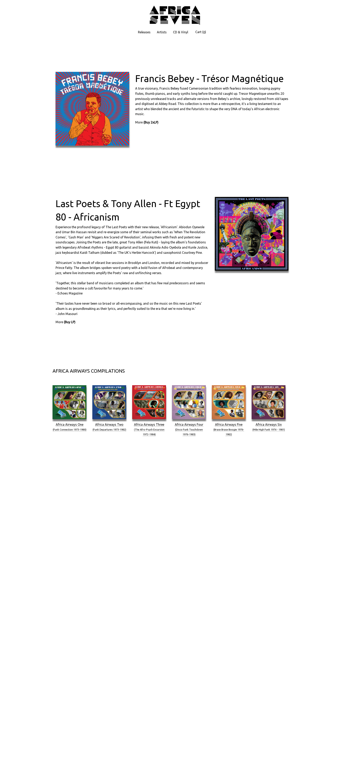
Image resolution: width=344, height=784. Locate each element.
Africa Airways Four (189, 429)
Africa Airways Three (149, 429)
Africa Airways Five (228, 429)
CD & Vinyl (180, 32)
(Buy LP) (69, 322)
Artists (162, 32)
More (139, 122)
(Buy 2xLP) (151, 122)
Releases (144, 32)
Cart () (200, 32)
